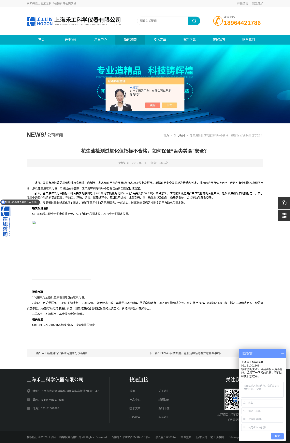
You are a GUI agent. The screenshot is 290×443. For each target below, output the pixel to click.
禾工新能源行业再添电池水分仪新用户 (65, 353)
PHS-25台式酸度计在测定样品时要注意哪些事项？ (191, 353)
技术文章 (159, 39)
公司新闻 (179, 135)
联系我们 (257, 3)
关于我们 (71, 39)
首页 (41, 39)
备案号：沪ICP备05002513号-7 (131, 437)
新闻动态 (130, 39)
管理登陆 (186, 437)
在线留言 (242, 3)
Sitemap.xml (236, 437)
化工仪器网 (217, 437)
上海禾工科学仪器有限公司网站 (57, 3)
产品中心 (100, 39)
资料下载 (189, 39)
